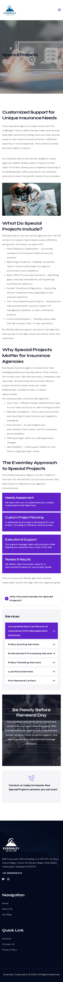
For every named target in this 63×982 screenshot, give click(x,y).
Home (5, 903)
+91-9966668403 (12, 873)
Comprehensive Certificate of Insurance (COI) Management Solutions (28, 631)
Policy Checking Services (24, 662)
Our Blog (6, 914)
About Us (7, 908)
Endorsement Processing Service (30, 653)
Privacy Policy (9, 949)
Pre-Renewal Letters (22, 680)
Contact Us (8, 944)
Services (6, 938)
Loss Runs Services (20, 671)
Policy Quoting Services (23, 644)
